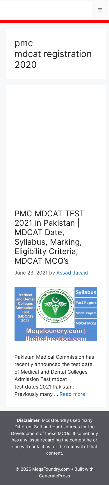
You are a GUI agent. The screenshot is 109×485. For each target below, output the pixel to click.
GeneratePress (54, 476)
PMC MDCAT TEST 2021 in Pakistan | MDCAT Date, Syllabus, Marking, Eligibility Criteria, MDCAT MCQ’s (49, 237)
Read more (72, 394)
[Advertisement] (54, 151)
